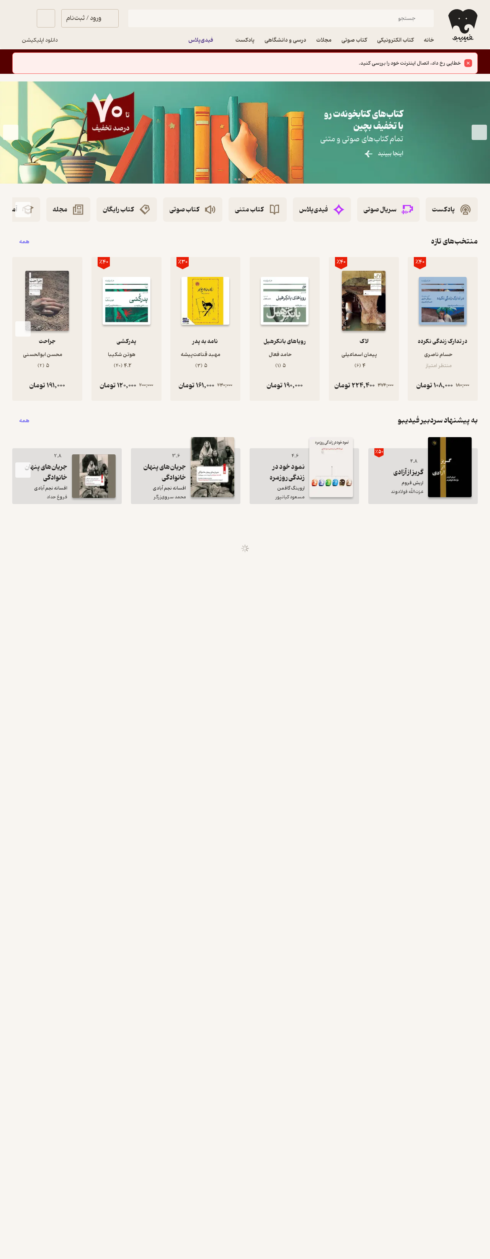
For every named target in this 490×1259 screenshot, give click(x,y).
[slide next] (10, 132)
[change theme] (21, 18)
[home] (462, 25)
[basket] (46, 18)
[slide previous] (479, 132)
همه (24, 241)
